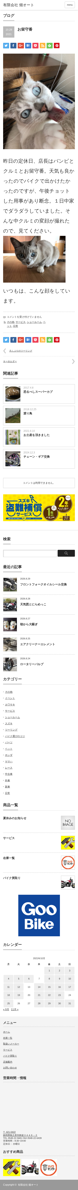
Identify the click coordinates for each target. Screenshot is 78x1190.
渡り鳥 (28, 413)
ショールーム (34, 322)
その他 (10, 322)
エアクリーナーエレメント (37, 644)
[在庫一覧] (48, 1167)
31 (69, 1003)
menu (70, 5)
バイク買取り (12, 878)
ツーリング (11, 729)
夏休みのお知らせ (14, 818)
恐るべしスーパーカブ (38, 391)
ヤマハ (8, 761)
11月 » (15, 1009)
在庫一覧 (9, 858)
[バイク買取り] (30, 1167)
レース (8, 767)
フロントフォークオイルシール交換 (43, 584)
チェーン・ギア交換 (37, 456)
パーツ (8, 742)
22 (49, 995)
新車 (7, 786)
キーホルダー (10, 361)
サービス (21, 322)
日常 (15, 326)
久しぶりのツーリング (20, 350)
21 (39, 995)
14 (39, 987)
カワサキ (10, 704)
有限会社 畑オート (28, 1184)
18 (8, 995)
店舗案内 (7, 1062)
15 (49, 987)
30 (59, 1003)
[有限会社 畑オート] (18, 5)
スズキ (8, 723)
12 (18, 987)
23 (59, 995)
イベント (10, 698)
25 (8, 1003)
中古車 (8, 774)
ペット (8, 748)
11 (8, 987)
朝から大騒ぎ (29, 624)
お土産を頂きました (37, 435)
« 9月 (6, 1009)
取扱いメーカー (11, 1043)
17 (69, 987)
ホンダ (8, 755)
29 (49, 1003)
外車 (7, 780)
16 (59, 987)
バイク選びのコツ (15, 736)
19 (18, 995)
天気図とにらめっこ (33, 604)
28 (39, 1003)
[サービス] (11, 1167)
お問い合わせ (10, 1067)
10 (69, 978)
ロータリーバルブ (31, 664)
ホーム (6, 1032)
